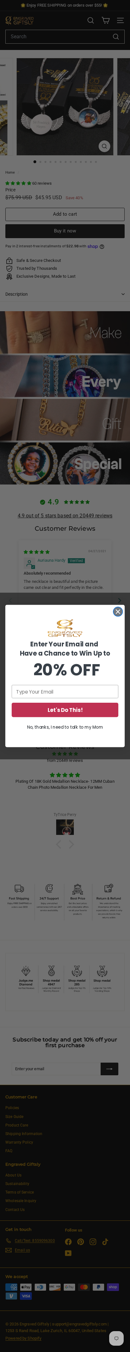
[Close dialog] (117, 611)
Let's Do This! (65, 710)
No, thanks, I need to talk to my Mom (65, 727)
